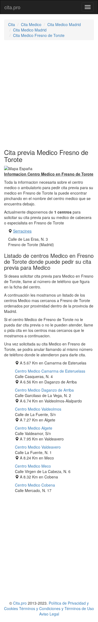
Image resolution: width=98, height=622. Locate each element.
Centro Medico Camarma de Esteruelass (50, 371)
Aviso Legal (49, 614)
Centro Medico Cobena (35, 485)
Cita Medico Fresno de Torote (39, 35)
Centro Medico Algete (33, 428)
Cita (11, 24)
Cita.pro (20, 603)
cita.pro (12, 7)
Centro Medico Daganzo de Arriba (44, 390)
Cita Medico (31, 24)
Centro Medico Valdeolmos (38, 409)
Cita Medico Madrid (64, 24)
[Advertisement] (49, 94)
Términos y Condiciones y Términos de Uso (56, 608)
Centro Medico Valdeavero (38, 447)
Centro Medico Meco (33, 466)
